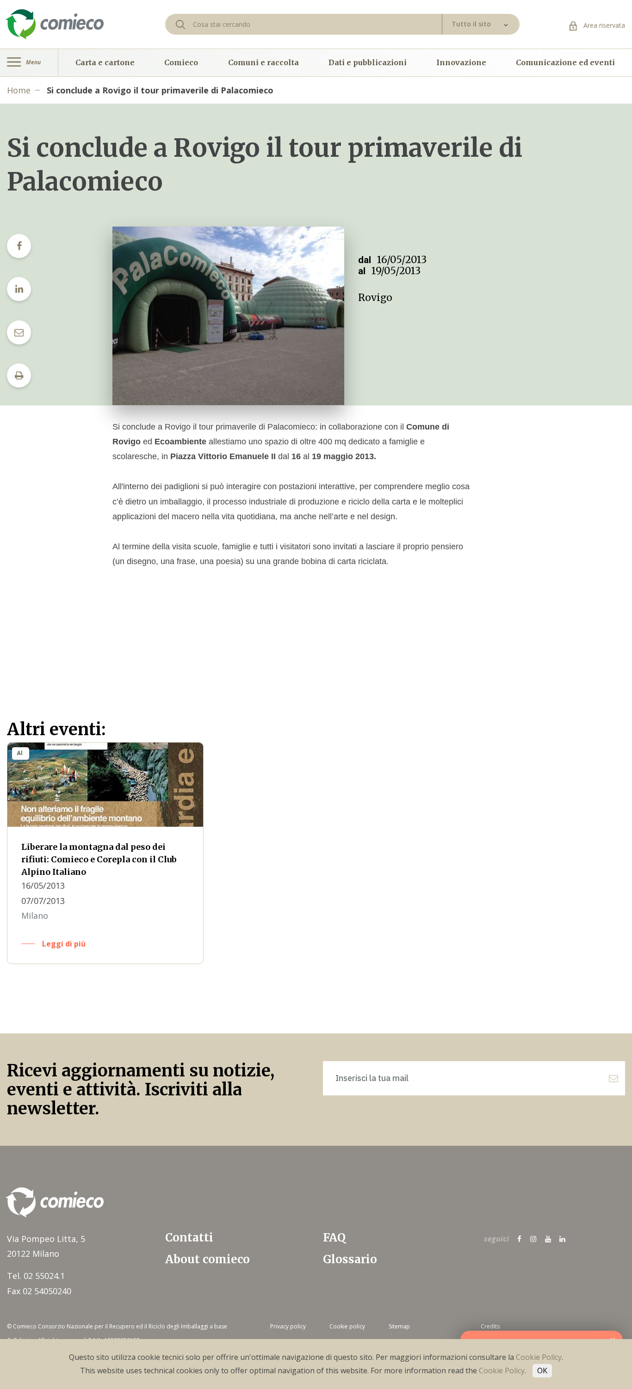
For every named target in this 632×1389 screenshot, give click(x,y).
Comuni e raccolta (263, 62)
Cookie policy (347, 1326)
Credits (490, 1326)
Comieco (181, 62)
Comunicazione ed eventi (565, 62)
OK (542, 1370)
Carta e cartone (105, 62)
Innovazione (461, 62)
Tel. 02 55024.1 (36, 1275)
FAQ (334, 1237)
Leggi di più (64, 944)
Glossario (350, 1259)
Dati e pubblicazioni (367, 62)
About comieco (207, 1259)
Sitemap (399, 1326)
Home (19, 90)
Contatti (189, 1237)
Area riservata (603, 25)
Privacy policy (288, 1326)
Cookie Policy (539, 1357)
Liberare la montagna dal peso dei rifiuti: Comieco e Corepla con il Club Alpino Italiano (99, 859)
